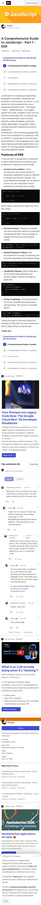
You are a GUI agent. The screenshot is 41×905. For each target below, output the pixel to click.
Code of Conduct (14, 632)
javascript (15, 51)
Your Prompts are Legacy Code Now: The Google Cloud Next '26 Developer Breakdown (19, 418)
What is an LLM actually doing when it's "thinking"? (20, 668)
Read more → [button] (9, 455)
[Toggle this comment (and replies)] (2, 491)
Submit (9, 479)
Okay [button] (6, 901)
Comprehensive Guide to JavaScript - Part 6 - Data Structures (19, 774)
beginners (26, 51)
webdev (5, 51)
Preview (20, 479)
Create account (32, 3)
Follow (20, 728)
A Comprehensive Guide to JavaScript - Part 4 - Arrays (20, 796)
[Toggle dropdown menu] (38, 376)
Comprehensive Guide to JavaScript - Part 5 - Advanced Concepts (19, 785)
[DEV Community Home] (8, 3)
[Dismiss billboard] (37, 856)
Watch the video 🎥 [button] (11, 709)
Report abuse (28, 632)
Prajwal (10, 26)
